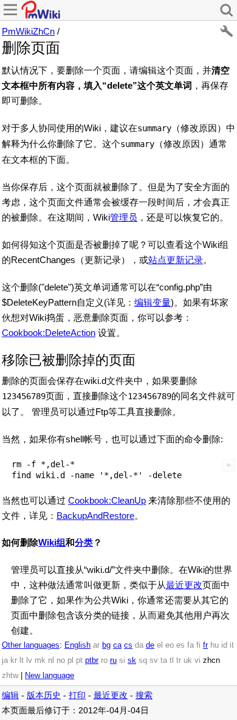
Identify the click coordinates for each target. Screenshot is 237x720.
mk (40, 660)
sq (143, 660)
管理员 (123, 217)
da (139, 645)
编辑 (10, 695)
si (122, 660)
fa (190, 645)
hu (214, 645)
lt (21, 660)
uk (188, 660)
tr (178, 660)
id (224, 645)
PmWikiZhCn (28, 31)
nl (51, 660)
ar (96, 645)
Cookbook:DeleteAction (48, 332)
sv (153, 660)
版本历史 (44, 695)
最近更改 (184, 585)
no (61, 660)
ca (117, 645)
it (232, 645)
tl (172, 660)
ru (113, 660)
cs (128, 645)
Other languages (31, 645)
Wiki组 (52, 542)
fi (198, 645)
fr (205, 645)
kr (13, 660)
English (77, 645)
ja (5, 660)
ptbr (91, 660)
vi (197, 660)
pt (79, 660)
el (160, 645)
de (150, 645)
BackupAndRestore (95, 515)
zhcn (211, 660)
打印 (77, 695)
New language (49, 675)
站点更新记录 (175, 260)
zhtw (10, 675)
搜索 (144, 695)
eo (169, 645)
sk (132, 660)
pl (70, 660)
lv (29, 660)
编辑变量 (152, 302)
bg (106, 645)
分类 (84, 542)
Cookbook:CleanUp (107, 500)
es (180, 645)
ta (163, 660)
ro (104, 660)
